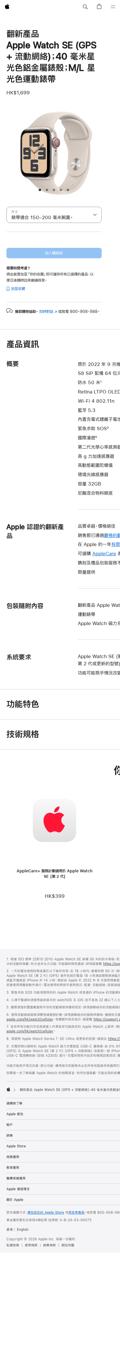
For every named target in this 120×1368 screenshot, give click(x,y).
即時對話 (48, 312)
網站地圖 (67, 1245)
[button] (85, 7)
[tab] (40, 190)
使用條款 (31, 1245)
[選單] (113, 7)
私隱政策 (12, 1245)
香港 (9, 1229)
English (23, 1229)
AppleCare (104, 553)
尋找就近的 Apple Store (45, 1212)
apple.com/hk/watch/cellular (29, 1019)
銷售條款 (49, 1245)
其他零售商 (76, 1212)
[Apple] (8, 1089)
